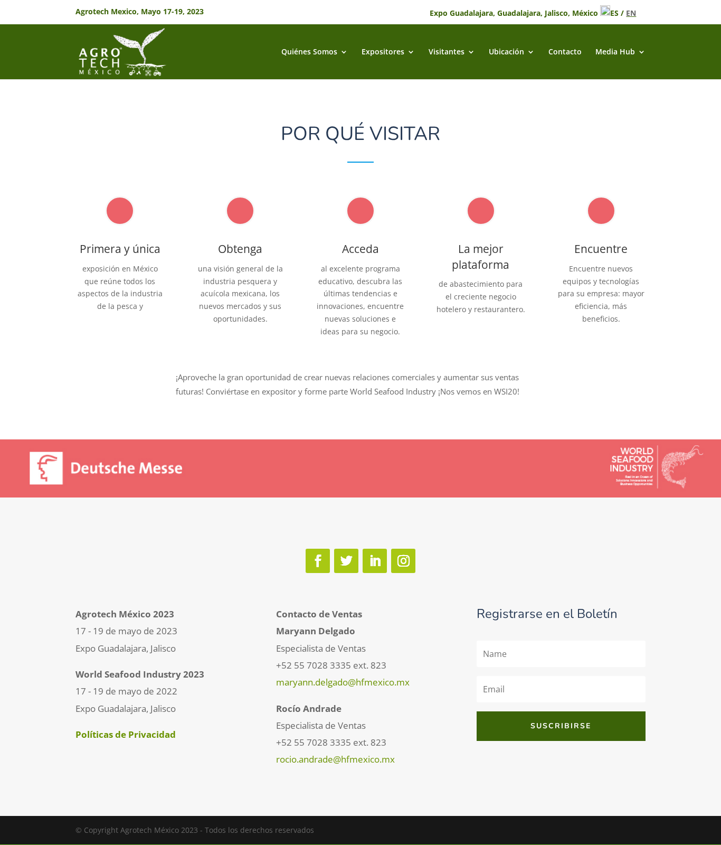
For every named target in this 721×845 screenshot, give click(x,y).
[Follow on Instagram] (403, 561)
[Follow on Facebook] (318, 561)
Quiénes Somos (309, 52)
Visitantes (446, 52)
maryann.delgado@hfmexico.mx (343, 682)
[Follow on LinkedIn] (375, 561)
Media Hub (615, 52)
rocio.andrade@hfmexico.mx (335, 759)
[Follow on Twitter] (346, 561)
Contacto (565, 52)
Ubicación (506, 52)
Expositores (383, 52)
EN (631, 13)
